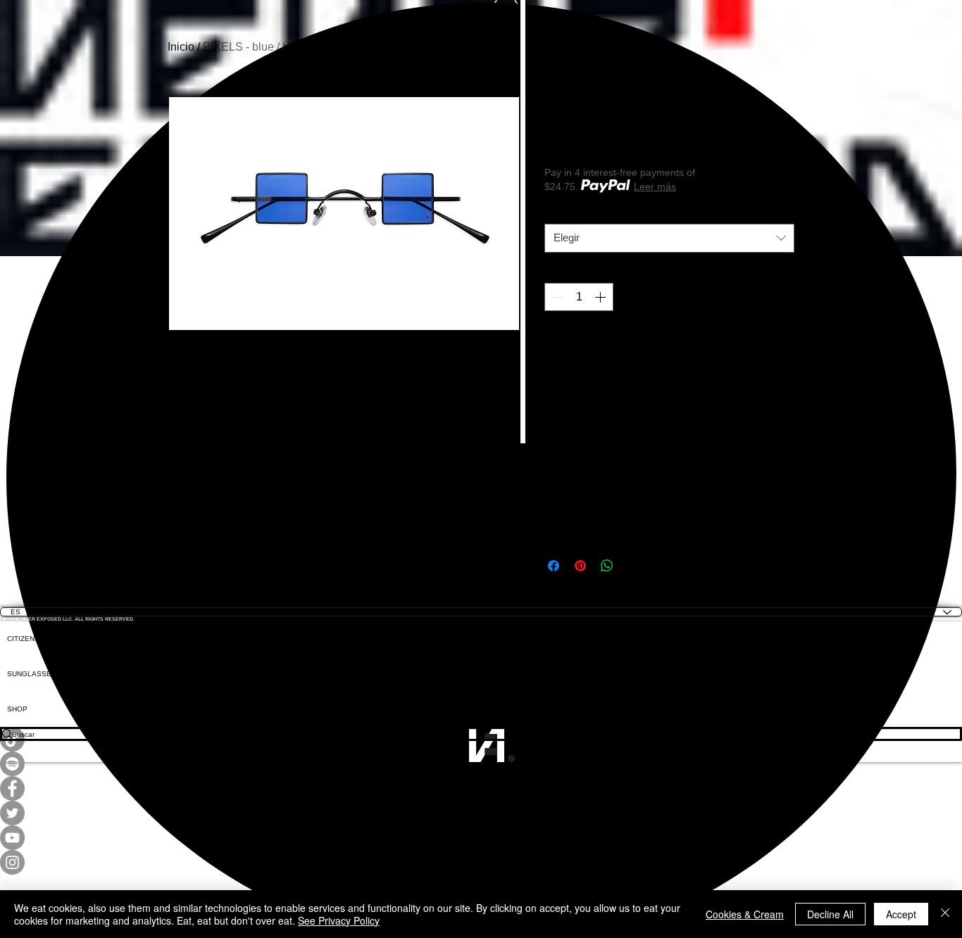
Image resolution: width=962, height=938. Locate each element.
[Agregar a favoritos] (778, 345)
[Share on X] (633, 565)
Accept (901, 914)
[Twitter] (481, 813)
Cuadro (564, 213)
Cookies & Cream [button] (745, 914)
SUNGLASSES (31, 674)
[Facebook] (481, 788)
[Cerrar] (945, 914)
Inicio (181, 47)
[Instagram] (481, 862)
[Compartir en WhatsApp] (607, 565)
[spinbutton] (579, 297)
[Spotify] (481, 764)
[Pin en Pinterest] (580, 565)
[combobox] (669, 238)
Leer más (655, 186)
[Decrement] (556, 297)
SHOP (17, 709)
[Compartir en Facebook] (553, 565)
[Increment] (601, 297)
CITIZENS (23, 638)
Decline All (830, 914)
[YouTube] (481, 837)
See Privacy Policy (339, 920)
